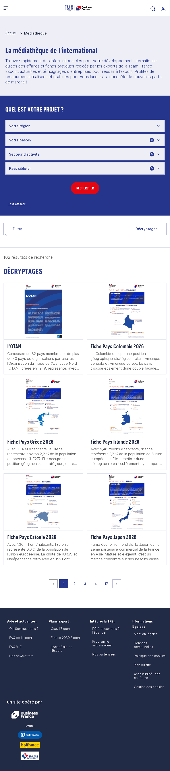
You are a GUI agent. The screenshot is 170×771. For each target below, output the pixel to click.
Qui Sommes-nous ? (24, 628)
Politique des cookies (150, 656)
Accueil (11, 33)
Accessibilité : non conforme (147, 676)
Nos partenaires (104, 654)
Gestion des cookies (149, 687)
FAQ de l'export (20, 638)
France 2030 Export (65, 638)
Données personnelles (143, 645)
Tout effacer (16, 204)
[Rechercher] (152, 8)
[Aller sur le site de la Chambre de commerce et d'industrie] (30, 735)
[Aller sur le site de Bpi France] (30, 745)
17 (107, 584)
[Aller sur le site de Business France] (25, 714)
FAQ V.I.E (15, 647)
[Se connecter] (163, 8)
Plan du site (142, 665)
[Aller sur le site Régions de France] (30, 756)
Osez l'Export (60, 628)
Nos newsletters (21, 656)
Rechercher (85, 188)
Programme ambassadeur (102, 643)
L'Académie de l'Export (61, 648)
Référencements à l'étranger (106, 630)
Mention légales (145, 634)
